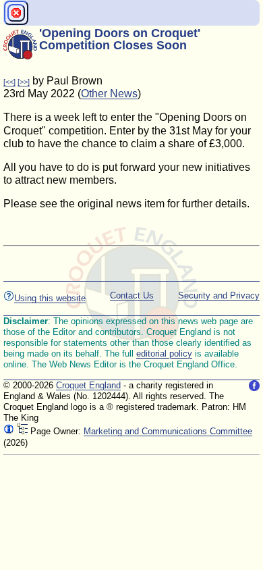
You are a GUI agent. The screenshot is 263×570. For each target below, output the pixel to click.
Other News (109, 93)
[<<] (9, 82)
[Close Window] (16, 13)
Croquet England (88, 385)
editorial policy (164, 353)
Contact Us (132, 295)
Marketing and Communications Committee (168, 431)
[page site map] (22, 431)
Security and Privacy (219, 295)
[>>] (24, 82)
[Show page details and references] (8, 431)
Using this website (50, 298)
